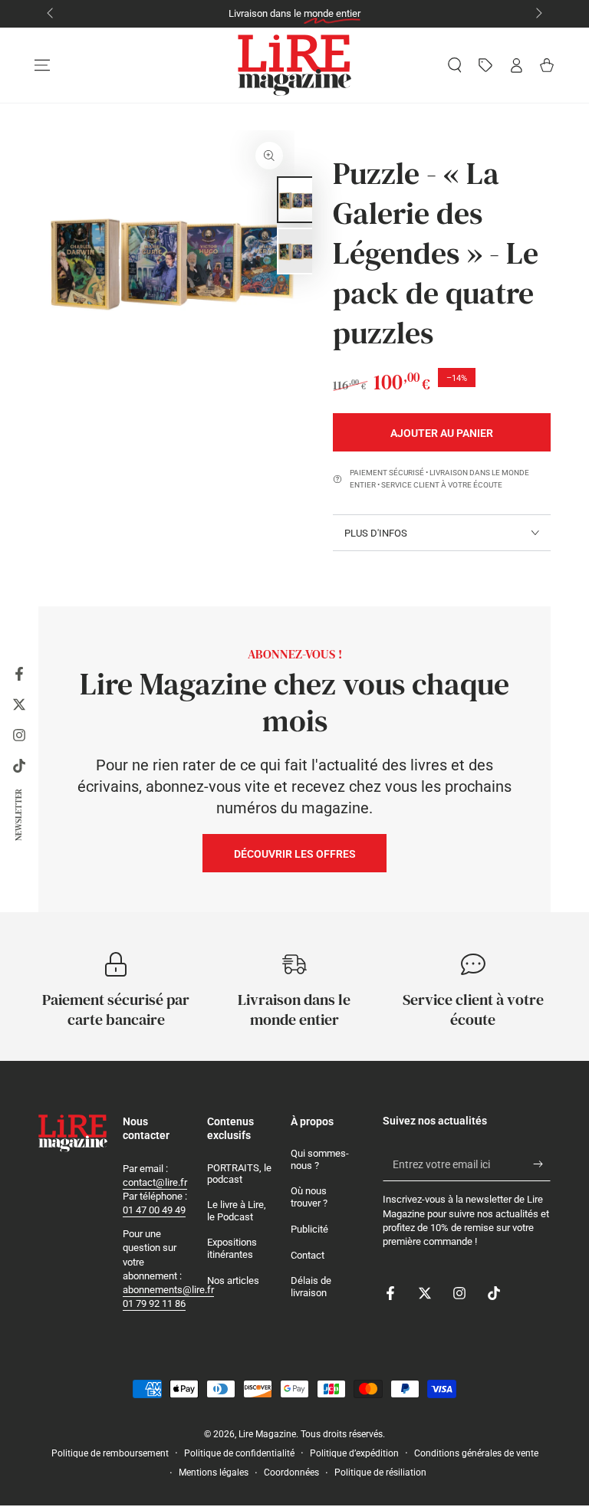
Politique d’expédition (354, 1453)
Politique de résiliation (380, 1472)
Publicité (309, 1229)
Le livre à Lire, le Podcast (236, 1211)
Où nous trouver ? (309, 1197)
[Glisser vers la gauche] (51, 14)
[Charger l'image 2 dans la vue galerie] (300, 251)
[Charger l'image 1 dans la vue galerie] (300, 199)
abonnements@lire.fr (168, 1289)
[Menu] (42, 65)
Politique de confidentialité (239, 1453)
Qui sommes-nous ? (320, 1159)
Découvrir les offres (295, 854)
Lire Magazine (267, 1434)
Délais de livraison (311, 1287)
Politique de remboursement (110, 1453)
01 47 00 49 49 (154, 1210)
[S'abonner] (542, 1163)
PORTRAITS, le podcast (239, 1174)
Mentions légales (213, 1472)
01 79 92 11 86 (154, 1303)
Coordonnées (291, 1472)
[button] (454, 65)
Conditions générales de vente (476, 1453)
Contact (307, 1255)
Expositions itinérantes (232, 1248)
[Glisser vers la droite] (538, 14)
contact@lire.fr (155, 1182)
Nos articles (233, 1280)
